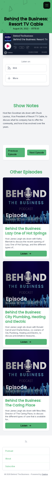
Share (44, 52)
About (8, 458)
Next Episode (36, 152)
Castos (45, 474)
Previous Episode (13, 152)
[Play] (8, 46)
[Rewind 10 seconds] (15, 47)
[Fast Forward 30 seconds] (27, 47)
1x (22, 47)
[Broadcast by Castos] (8, 52)
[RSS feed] (26, 441)
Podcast (9, 451)
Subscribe (33, 52)
